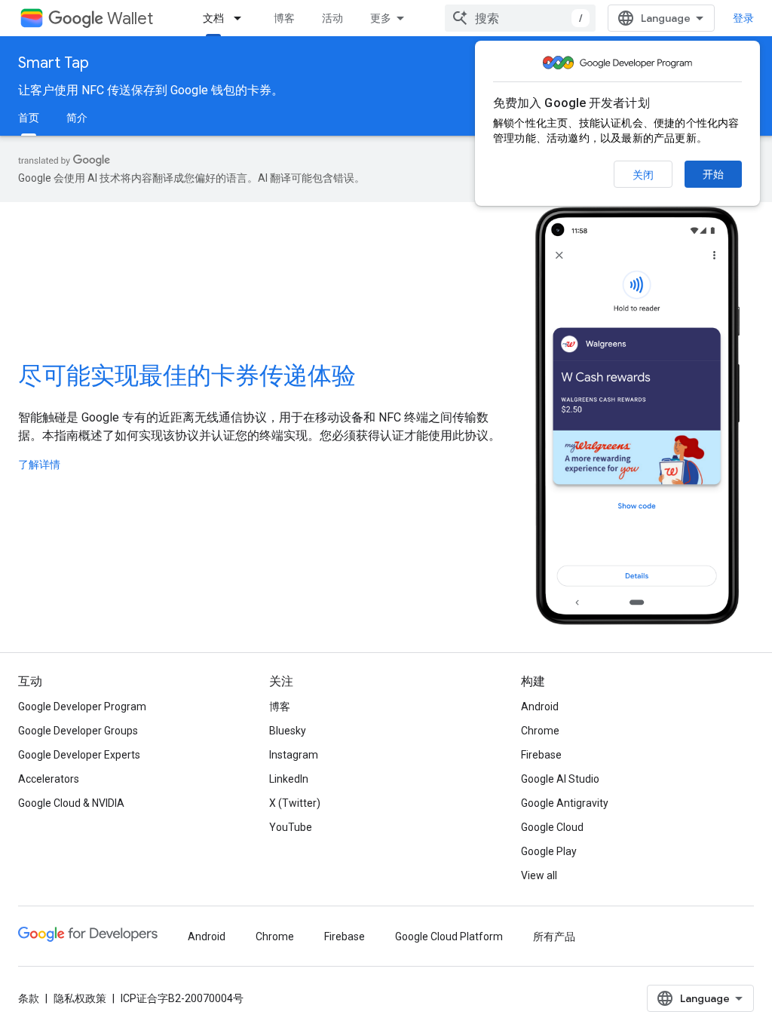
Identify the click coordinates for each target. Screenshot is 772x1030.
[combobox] (520, 18)
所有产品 (554, 936)
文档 (213, 18)
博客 (284, 18)
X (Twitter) (294, 803)
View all (539, 875)
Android (540, 706)
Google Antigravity (564, 803)
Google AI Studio (560, 779)
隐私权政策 (80, 998)
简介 (76, 117)
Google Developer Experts (79, 755)
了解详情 (39, 464)
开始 (713, 174)
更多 (380, 18)
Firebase (541, 755)
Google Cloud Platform (449, 936)
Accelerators (48, 779)
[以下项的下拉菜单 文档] (242, 18)
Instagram (293, 755)
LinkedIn (288, 779)
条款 (28, 998)
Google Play (549, 851)
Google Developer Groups (78, 731)
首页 (28, 117)
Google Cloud (552, 827)
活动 (332, 18)
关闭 (643, 175)
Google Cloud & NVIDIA (71, 803)
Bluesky (287, 731)
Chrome (540, 731)
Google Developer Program (82, 706)
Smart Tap (53, 63)
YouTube (290, 827)
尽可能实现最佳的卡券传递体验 (187, 375)
